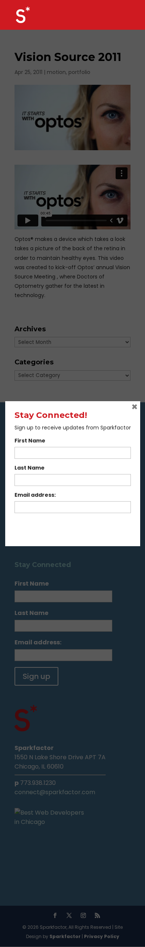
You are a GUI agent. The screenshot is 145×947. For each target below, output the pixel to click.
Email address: (35, 495)
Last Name (29, 467)
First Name (29, 440)
